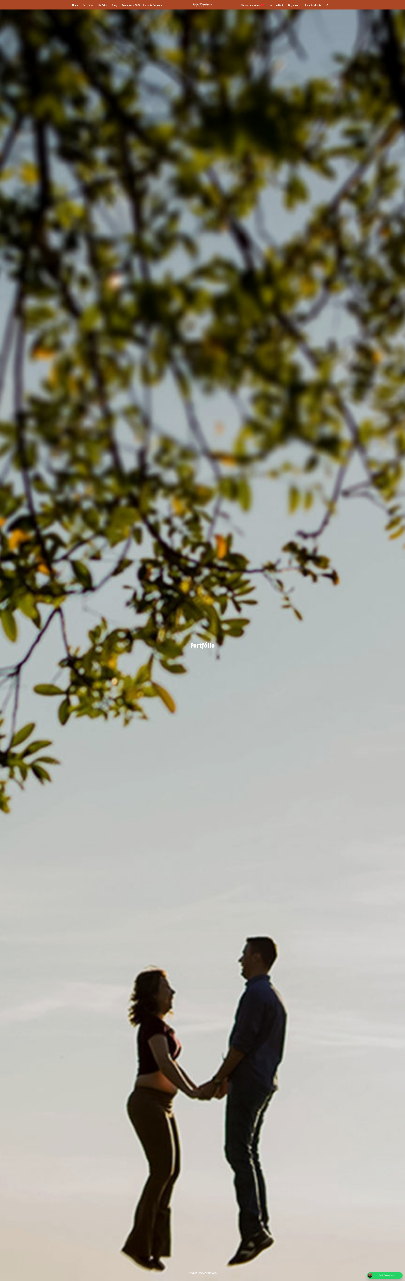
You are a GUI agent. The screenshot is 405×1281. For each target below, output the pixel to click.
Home (75, 5)
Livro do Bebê (276, 5)
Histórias (102, 5)
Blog (114, 5)
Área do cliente (313, 5)
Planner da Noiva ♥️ (252, 5)
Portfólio (88, 5)
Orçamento (294, 5)
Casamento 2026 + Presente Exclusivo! (143, 5)
